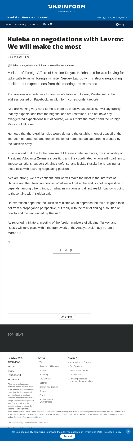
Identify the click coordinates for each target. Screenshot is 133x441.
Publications (15, 358)
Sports (34, 24)
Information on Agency (80, 362)
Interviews (14, 362)
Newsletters (28, 17)
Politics (42, 370)
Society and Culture (48, 387)
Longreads (14, 375)
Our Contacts (76, 366)
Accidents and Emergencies (46, 400)
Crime (42, 395)
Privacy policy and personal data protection (81, 380)
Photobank (43, 17)
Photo (11, 366)
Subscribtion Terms (79, 370)
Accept (68, 436)
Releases (13, 379)
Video (11, 371)
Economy (20, 24)
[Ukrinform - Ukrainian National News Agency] (66, 6)
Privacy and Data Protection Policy (102, 431)
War (8, 24)
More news (66, 317)
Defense (43, 383)
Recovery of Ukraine (49, 366)
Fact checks (45, 379)
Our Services (76, 374)
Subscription (12, 17)
